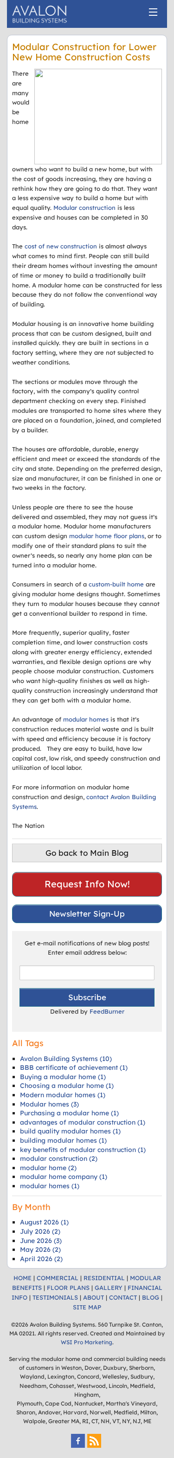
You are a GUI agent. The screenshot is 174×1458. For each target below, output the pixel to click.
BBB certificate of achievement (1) (74, 1067)
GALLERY (108, 1287)
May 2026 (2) (40, 1249)
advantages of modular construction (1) (82, 1122)
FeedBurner (107, 1011)
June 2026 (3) (41, 1241)
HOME (22, 1278)
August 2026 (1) (44, 1222)
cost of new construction (61, 246)
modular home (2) (48, 1168)
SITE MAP (87, 1307)
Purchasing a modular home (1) (69, 1113)
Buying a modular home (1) (63, 1077)
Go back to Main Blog (87, 853)
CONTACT (123, 1297)
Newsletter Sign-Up (87, 913)
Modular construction (84, 207)
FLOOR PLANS (68, 1287)
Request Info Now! (87, 884)
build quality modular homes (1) (70, 1131)
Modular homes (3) (49, 1104)
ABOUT (93, 1297)
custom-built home (116, 584)
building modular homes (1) (63, 1140)
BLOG (150, 1297)
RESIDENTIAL (104, 1278)
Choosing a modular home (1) (67, 1085)
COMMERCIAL (57, 1278)
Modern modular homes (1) (62, 1095)
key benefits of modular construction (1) (83, 1150)
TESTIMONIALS (55, 1297)
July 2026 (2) (40, 1231)
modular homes (86, 719)
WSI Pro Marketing (86, 1342)
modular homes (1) (49, 1186)
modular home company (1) (63, 1176)
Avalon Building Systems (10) (66, 1058)
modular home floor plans (106, 536)
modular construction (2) (58, 1158)
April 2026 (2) (41, 1259)
